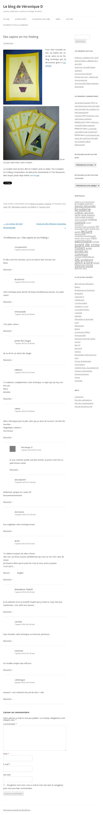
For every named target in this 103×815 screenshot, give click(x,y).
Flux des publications (83, 400)
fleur (98, 229)
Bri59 (17, 541)
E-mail (6, 764)
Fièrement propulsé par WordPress (16, 810)
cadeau (79, 212)
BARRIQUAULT (80, 122)
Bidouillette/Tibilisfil (24, 589)
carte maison (88, 215)
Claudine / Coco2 (81, 306)
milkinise (18, 369)
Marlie (77, 329)
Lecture (69, 19)
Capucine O (79, 296)
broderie (83, 209)
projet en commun (81, 252)
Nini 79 (77, 345)
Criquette (78, 313)
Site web (7, 774)
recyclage (78, 257)
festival (92, 229)
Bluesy (77, 287)
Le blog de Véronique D (23, 6)
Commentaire (10, 724)
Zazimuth (19, 650)
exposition (79, 229)
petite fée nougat (23, 340)
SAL (77, 259)
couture (80, 222)
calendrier (89, 212)
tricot (96, 262)
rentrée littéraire (88, 257)
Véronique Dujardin (83, 103)
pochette (95, 242)
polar (89, 248)
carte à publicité (81, 220)
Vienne (80, 266)
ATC (91, 203)
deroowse (19, 512)
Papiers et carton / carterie (40, 204)
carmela (18, 621)
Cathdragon (79, 300)
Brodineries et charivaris (85, 290)
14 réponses (8, 43)
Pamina (78, 351)
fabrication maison (19, 207)
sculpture (87, 259)
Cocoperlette (21, 247)
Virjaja (77, 377)
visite (89, 266)
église (85, 268)
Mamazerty (79, 326)
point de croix (87, 244)
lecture (86, 231)
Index (58, 19)
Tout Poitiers (80, 364)
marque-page (80, 234)
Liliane (17, 408)
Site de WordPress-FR (83, 406)
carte (5, 207)
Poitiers (80, 248)
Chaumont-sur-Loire (41, 19)
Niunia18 (78, 348)
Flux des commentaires (84, 403)
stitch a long (84, 262)
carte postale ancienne (84, 217)
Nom (6, 753)
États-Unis (78, 268)
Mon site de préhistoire (84, 284)
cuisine (88, 223)
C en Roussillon (81, 303)
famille (86, 229)
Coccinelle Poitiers (82, 309)
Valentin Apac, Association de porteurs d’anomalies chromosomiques (87, 371)
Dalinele (78, 316)
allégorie (78, 202)
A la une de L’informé (83, 74)
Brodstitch (19, 279)
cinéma (92, 219)
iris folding (32, 207)
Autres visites (20, 19)
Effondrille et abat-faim (84, 319)
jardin (78, 231)
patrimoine (83, 241)
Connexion (79, 397)
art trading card (82, 203)
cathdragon (20, 679)
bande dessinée (85, 206)
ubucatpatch (20, 479)
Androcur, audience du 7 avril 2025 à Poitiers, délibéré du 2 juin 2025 (86, 60)
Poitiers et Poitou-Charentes (15, 25)
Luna (77, 322)
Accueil (6, 19)
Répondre (7, 269)
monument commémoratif (85, 236)
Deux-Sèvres (79, 225)
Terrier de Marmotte (83, 361)
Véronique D (26, 447)
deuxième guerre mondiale (85, 227)
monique (78, 116)
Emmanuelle (20, 311)
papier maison (85, 238)
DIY (9, 207)
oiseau (77, 238)
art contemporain (88, 202)
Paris (94, 238)
